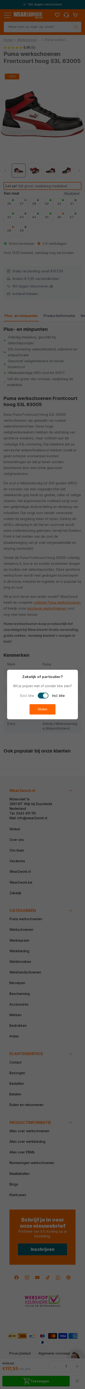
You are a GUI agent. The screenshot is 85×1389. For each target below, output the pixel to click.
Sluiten (42, 709)
